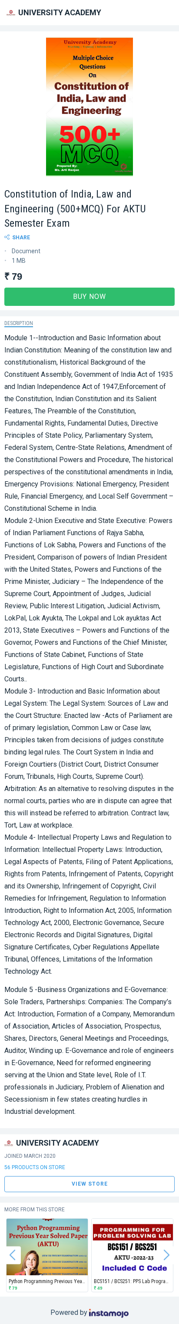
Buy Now (89, 296)
